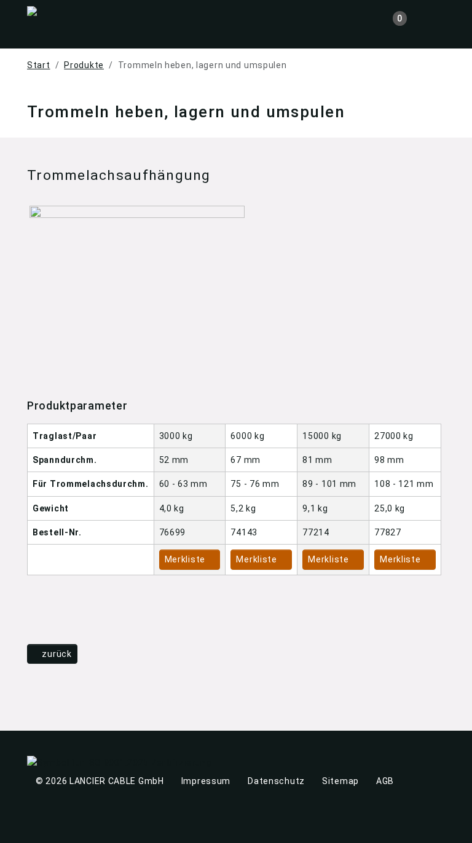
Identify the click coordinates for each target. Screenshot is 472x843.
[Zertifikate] (119, 762)
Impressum (205, 781)
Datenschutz (276, 781)
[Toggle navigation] (435, 20)
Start (38, 65)
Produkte (84, 65)
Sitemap (340, 781)
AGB (385, 781)
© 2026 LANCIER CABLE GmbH (100, 781)
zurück (56, 654)
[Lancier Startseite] (73, 8)
